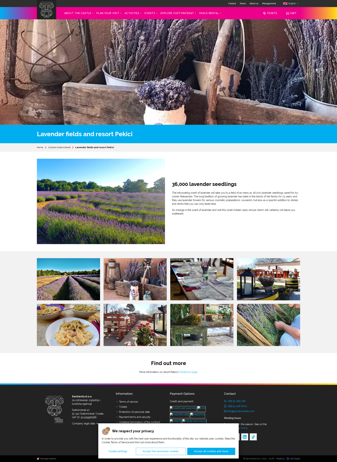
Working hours (238, 428)
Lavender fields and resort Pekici (94, 147)
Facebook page (188, 372)
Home (40, 147)
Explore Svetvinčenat (59, 147)
